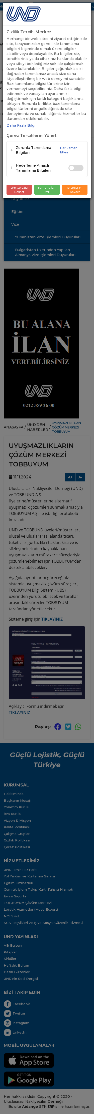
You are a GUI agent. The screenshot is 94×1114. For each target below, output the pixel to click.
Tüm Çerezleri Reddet (19, 190)
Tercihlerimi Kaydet (74, 190)
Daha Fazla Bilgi (21, 125)
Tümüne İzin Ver (47, 190)
